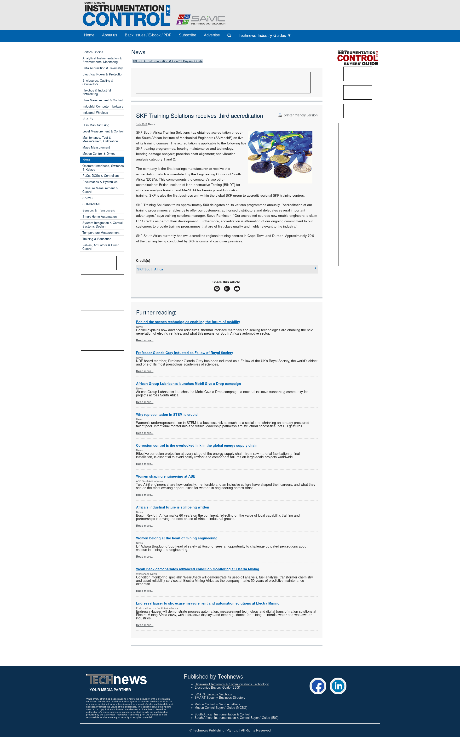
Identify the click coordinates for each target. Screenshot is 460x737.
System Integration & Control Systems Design (102, 224)
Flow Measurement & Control (102, 100)
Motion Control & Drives (98, 153)
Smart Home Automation (99, 216)
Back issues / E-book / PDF (148, 35)
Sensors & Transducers (98, 210)
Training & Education (96, 238)
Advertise (212, 35)
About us (109, 35)
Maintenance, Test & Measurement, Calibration (100, 139)
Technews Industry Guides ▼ (265, 35)
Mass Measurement (96, 147)
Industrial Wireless (95, 112)
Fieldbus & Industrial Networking (96, 92)
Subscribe (187, 35)
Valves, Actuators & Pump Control (100, 247)
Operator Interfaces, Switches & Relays (103, 167)
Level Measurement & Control (103, 131)
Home (89, 35)
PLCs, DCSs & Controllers (100, 175)
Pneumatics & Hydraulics (100, 181)
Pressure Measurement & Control (100, 190)
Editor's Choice (92, 52)
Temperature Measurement (101, 232)
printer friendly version (300, 115)
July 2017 (141, 124)
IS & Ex (87, 118)
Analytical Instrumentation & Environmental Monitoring (102, 60)
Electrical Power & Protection (102, 74)
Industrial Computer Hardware (102, 106)
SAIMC (87, 197)
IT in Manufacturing (95, 125)
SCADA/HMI (91, 204)
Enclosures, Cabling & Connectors (97, 82)
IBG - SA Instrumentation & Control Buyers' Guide (167, 61)
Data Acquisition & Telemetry (102, 68)
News (86, 159)
